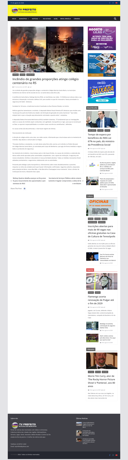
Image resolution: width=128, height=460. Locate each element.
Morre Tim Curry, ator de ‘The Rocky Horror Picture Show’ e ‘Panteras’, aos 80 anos (101, 381)
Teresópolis (102, 222)
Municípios (23, 19)
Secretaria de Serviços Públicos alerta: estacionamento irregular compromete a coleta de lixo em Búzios (64, 181)
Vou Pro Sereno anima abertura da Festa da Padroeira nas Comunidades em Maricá (108, 257)
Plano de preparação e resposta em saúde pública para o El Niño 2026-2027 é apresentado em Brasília (108, 183)
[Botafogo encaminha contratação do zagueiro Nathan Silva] (92, 327)
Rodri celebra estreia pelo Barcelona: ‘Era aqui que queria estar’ (108, 338)
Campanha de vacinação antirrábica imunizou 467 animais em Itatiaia (89, 433)
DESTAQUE (15, 74)
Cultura (91, 218)
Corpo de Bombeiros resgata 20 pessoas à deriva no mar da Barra (88, 425)
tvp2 (30, 87)
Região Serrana (92, 222)
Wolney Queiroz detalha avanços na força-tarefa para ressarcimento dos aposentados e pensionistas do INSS (29, 181)
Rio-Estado (47, 19)
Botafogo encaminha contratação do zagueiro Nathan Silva (107, 326)
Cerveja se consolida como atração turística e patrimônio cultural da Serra (89, 441)
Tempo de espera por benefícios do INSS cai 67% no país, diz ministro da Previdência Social (101, 139)
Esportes (91, 292)
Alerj (55, 19)
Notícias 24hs (30, 74)
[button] (28, 18)
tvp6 (104, 148)
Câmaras (77, 19)
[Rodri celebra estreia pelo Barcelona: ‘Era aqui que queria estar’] (92, 339)
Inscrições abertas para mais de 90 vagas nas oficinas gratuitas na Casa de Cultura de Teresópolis (101, 231)
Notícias (35, 19)
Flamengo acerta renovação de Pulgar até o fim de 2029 (101, 300)
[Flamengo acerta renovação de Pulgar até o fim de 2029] (101, 281)
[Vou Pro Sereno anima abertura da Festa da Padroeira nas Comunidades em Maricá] (92, 258)
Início (14, 19)
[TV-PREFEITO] (24, 423)
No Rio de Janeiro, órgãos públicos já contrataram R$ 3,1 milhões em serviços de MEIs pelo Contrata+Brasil (108, 166)
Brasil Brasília (65, 19)
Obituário (105, 372)
